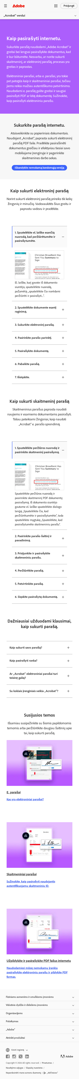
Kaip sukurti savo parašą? (26, 647)
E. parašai (14, 792)
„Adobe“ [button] (10, 1029)
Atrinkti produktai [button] (15, 1037)
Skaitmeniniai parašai (22, 874)
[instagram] (14, 1056)
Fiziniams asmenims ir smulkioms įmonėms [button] (30, 997)
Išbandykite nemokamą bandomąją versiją (39, 167)
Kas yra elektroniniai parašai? (25, 799)
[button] (56, 6)
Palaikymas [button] (12, 1021)
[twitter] (20, 1056)
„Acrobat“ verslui (14, 15)
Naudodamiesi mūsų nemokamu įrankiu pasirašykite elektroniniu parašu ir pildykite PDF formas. (37, 972)
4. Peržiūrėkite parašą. (29, 570)
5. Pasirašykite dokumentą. (32, 351)
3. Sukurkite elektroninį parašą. (34, 324)
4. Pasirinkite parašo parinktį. (33, 338)
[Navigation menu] (5, 6)
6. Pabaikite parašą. (27, 364)
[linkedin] (27, 1056)
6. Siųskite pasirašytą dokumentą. (36, 597)
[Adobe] (18, 6)
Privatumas (47, 1063)
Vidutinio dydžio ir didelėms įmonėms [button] (27, 1005)
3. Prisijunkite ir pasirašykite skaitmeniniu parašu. (32, 555)
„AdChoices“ (52, 1072)
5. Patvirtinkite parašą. (29, 584)
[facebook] (8, 1056)
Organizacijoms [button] (14, 1013)
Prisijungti (69, 5)
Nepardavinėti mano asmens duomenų (23, 1072)
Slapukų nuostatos (34, 1068)
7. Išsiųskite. (22, 377)
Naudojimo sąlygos (14, 1068)
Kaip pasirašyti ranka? (23, 660)
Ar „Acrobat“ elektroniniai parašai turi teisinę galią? (34, 676)
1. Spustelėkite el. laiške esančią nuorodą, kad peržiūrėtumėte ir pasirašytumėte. (35, 237)
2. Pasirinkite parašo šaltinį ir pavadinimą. (33, 538)
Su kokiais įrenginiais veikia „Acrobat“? (34, 691)
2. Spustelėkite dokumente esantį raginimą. (35, 309)
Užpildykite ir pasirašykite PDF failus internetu (39, 961)
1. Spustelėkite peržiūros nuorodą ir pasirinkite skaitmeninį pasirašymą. (37, 450)
